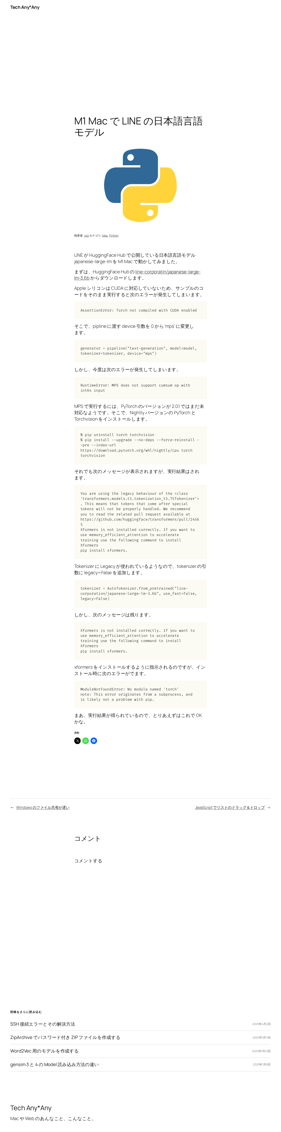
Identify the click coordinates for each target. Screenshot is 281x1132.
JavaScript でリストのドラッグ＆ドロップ (230, 807)
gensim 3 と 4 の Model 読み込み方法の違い (54, 1064)
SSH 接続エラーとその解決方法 (42, 1024)
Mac (105, 235)
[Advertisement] (140, 57)
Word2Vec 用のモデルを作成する (44, 1051)
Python (113, 235)
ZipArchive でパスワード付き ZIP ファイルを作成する (65, 1037)
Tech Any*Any (24, 7)
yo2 (86, 235)
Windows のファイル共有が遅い (43, 807)
